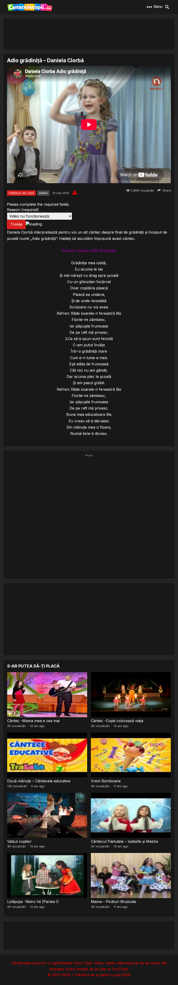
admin (43, 193)
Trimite (16, 224)
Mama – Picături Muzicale (113, 901)
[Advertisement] (89, 33)
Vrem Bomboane (106, 781)
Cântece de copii (21, 193)
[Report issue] (74, 192)
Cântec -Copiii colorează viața (117, 720)
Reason (23, 209)
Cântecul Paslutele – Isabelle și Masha (124, 841)
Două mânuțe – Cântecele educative (38, 781)
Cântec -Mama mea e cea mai (33, 720)
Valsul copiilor (19, 841)
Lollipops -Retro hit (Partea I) (33, 901)
